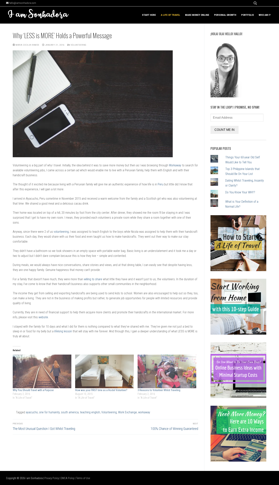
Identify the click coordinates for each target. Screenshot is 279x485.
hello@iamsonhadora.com (22, 3)
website (43, 317)
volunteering (61, 231)
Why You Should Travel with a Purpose (33, 390)
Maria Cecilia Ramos (27, 45)
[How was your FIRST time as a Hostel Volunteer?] (104, 371)
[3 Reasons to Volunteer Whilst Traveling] (167, 371)
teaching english (90, 412)
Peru (160, 184)
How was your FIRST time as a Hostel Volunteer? (101, 390)
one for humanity (49, 412)
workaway (144, 412)
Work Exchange (127, 412)
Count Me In (224, 129)
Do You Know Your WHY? (240, 192)
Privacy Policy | (52, 478)
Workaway (175, 165)
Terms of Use (83, 478)
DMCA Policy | (68, 478)
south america (70, 412)
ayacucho (32, 412)
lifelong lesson (63, 331)
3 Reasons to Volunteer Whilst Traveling (159, 390)
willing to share (93, 279)
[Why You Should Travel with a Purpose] (42, 371)
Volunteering (78, 45)
